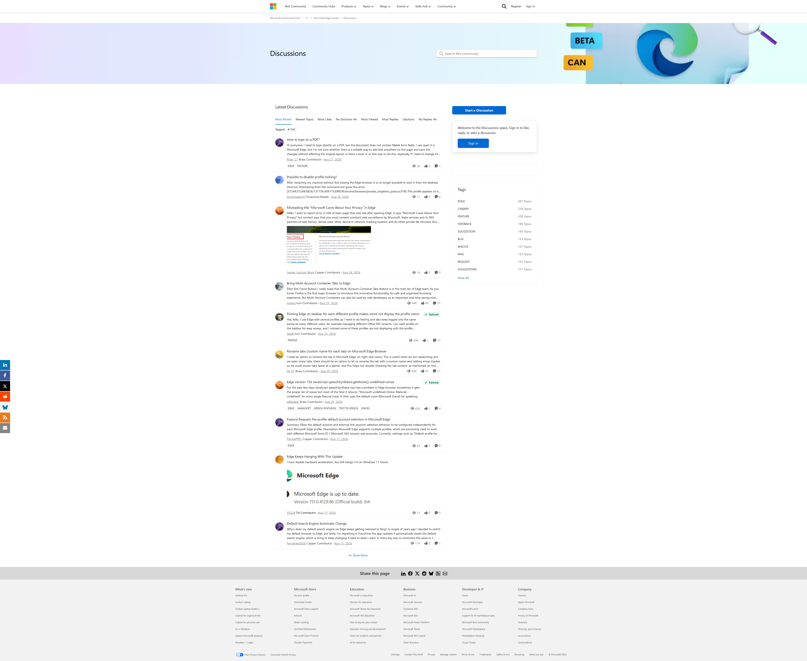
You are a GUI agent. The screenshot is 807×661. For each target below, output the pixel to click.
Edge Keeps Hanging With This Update (315, 456)
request (464, 262)
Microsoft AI (410, 595)
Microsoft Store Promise (306, 635)
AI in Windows (242, 629)
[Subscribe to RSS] (438, 573)
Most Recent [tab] (283, 119)
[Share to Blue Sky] (431, 573)
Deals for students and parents (365, 635)
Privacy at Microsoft (528, 615)
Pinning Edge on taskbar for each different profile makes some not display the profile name (353, 314)
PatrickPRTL (294, 439)
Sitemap (395, 654)
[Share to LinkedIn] (403, 573)
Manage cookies (448, 654)
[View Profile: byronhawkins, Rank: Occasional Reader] (279, 180)
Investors (522, 622)
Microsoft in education (361, 595)
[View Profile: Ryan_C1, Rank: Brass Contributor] (279, 142)
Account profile (301, 595)
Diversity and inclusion (529, 629)
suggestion (466, 231)
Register (516, 6)
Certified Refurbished (305, 629)
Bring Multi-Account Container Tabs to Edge (318, 283)
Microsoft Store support (306, 608)
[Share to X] (417, 573)
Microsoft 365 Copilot (415, 635)
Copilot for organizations (248, 615)
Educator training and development (368, 629)
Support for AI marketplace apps (478, 615)
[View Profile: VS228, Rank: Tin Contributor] (279, 459)
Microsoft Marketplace (473, 629)
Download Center (303, 602)
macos (463, 246)
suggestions (467, 269)
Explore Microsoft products (249, 635)
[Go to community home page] (273, 6)
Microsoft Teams (412, 629)
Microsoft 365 (411, 615)
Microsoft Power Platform (416, 622)
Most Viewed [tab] (369, 119)
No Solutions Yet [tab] (346, 119)
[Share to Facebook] (410, 573)
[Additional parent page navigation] (306, 18)
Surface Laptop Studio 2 (247, 608)
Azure (465, 595)
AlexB (290, 334)
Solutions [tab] (408, 119)
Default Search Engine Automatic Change (317, 523)
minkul (291, 303)
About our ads (536, 654)
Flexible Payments (303, 642)
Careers (522, 595)
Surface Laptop (243, 602)
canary (463, 209)
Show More (360, 555)
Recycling (519, 654)
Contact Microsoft (414, 654)
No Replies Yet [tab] (428, 119)
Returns (298, 615)
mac (461, 254)
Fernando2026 (296, 543)
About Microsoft (526, 602)
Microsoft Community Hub (285, 18)
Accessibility (524, 635)
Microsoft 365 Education (362, 615)
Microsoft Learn (470, 608)
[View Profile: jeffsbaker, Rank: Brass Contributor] (279, 385)
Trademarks (485, 654)
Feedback (464, 224)
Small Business (411, 642)
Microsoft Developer (472, 602)
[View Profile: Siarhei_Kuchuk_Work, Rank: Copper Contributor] (279, 210)
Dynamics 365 (411, 608)
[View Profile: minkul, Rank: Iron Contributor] (279, 286)
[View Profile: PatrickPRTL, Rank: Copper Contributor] (279, 422)
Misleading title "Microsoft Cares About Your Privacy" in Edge (331, 207)
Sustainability (525, 642)
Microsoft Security (413, 602)
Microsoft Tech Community (475, 622)
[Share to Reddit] (424, 573)
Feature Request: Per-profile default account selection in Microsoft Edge (338, 419)
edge (461, 201)
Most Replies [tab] (390, 119)
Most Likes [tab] (325, 119)
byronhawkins (296, 197)
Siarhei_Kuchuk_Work (300, 272)
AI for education (358, 642)
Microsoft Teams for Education (365, 608)
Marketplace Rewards (473, 635)
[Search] (504, 6)
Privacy (431, 654)
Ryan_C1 (292, 159)
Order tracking (301, 622)
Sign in (473, 143)
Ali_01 (291, 371)
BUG (461, 239)
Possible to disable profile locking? (312, 177)
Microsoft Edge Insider (326, 18)
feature (463, 216)
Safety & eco (502, 654)
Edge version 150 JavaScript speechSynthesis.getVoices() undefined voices (340, 382)
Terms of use (468, 654)
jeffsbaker (293, 402)
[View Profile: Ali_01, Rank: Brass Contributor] (279, 354)
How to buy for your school (363, 622)
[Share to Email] (445, 573)
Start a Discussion (479, 110)
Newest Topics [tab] (305, 119)
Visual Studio (469, 642)
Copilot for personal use (247, 622)
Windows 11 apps (244, 642)
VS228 (291, 513)
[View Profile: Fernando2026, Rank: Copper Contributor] (279, 526)
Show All (463, 278)
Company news (525, 608)
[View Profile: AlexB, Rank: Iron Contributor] (279, 317)
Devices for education (361, 602)
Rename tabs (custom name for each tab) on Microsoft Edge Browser (337, 351)
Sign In (530, 6)
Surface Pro (241, 595)
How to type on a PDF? (303, 139)
